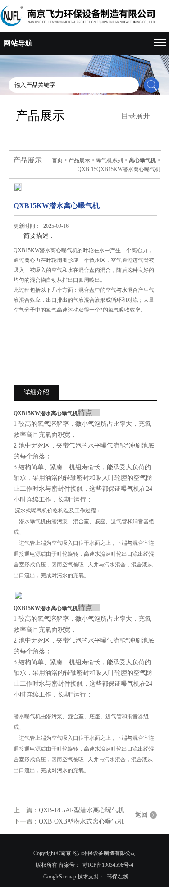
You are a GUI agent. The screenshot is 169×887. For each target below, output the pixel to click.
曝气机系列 (109, 160)
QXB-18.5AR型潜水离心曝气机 (81, 810)
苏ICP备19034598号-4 (107, 865)
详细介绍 (36, 392)
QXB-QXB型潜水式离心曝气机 (81, 821)
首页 (57, 160)
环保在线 (117, 876)
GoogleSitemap (59, 876)
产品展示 (79, 160)
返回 (141, 814)
